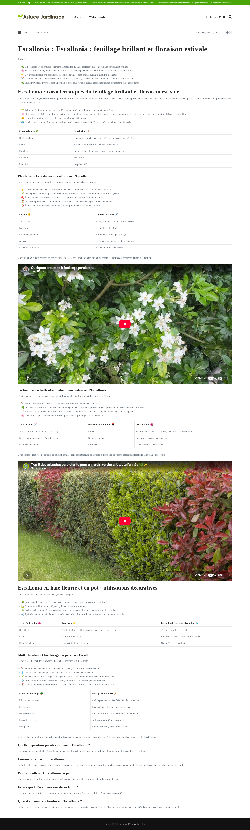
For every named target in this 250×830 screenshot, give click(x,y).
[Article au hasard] (222, 32)
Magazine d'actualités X (137, 824)
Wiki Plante (97, 17)
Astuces (79, 17)
